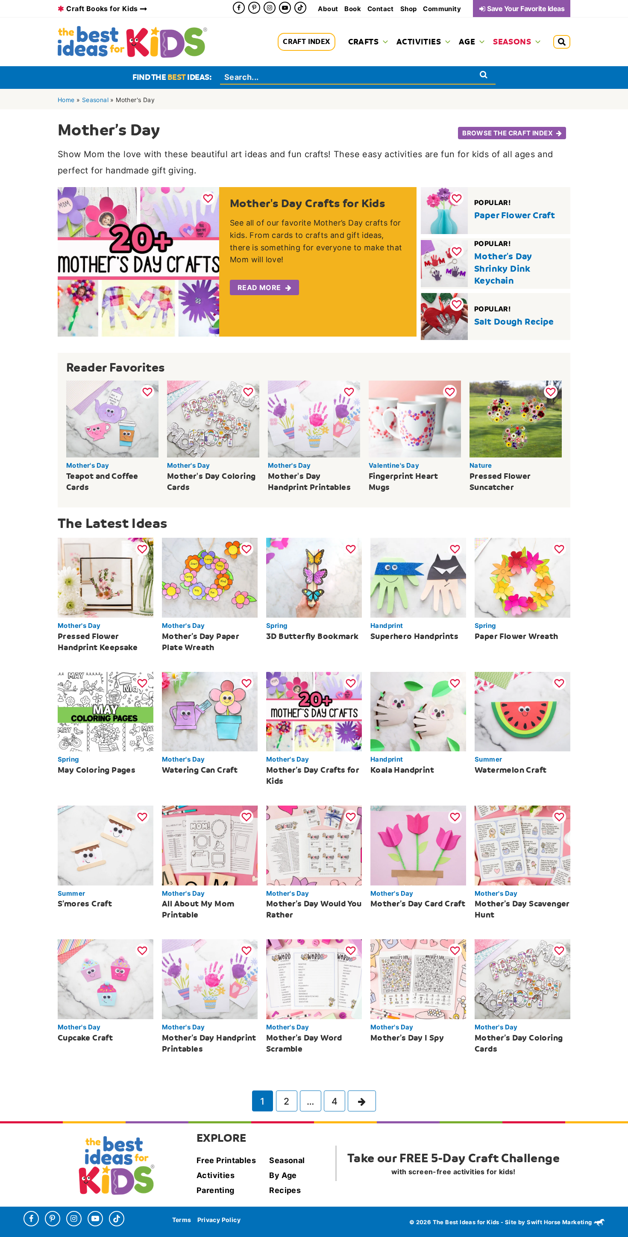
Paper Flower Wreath (516, 636)
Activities (216, 1175)
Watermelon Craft (510, 770)
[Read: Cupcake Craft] (105, 978)
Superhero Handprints (414, 636)
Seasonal (95, 99)
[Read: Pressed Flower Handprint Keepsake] (105, 577)
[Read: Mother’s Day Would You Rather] (314, 845)
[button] (383, 42)
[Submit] (484, 74)
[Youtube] (285, 8)
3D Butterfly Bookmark (312, 636)
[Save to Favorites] (208, 198)
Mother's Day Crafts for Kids (307, 203)
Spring (277, 625)
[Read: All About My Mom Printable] (210, 845)
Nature (481, 465)
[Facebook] (239, 8)
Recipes (285, 1190)
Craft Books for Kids (102, 8)
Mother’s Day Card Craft (417, 904)
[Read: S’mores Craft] (105, 845)
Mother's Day (87, 465)
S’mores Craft (85, 904)
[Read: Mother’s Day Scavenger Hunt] (522, 845)
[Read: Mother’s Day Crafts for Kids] (314, 711)
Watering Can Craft (200, 770)
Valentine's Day (394, 465)
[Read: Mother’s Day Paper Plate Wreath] (210, 577)
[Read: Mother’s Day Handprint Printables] (210, 978)
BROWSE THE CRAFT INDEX (507, 133)
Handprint (386, 625)
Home (66, 99)
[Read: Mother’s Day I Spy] (418, 978)
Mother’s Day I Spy (407, 1038)
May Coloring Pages (96, 770)
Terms (181, 1220)
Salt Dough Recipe (514, 321)
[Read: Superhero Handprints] (418, 577)
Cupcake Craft (85, 1038)
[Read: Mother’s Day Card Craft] (418, 845)
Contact (380, 9)
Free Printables (226, 1160)
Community (442, 9)
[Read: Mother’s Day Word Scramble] (314, 978)
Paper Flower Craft (514, 215)
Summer (488, 759)
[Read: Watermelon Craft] (522, 711)
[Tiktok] (300, 8)
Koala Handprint (402, 770)
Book (352, 9)
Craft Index (306, 41)
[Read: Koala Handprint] (418, 711)
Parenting (216, 1190)
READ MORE (259, 287)
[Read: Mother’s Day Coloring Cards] (522, 978)
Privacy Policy (219, 1220)
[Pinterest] (254, 8)
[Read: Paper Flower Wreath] (522, 577)
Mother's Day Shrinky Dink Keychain (503, 268)
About (328, 9)
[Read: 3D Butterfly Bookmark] (314, 577)
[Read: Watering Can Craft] (210, 711)
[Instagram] (270, 8)
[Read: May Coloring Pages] (105, 711)
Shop (408, 9)
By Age (282, 1175)
